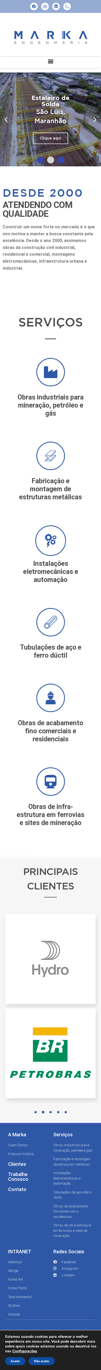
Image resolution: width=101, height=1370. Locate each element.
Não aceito (41, 1361)
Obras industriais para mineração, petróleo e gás (50, 405)
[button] (50, 61)
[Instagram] (45, 6)
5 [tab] (66, 1112)
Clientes (17, 1164)
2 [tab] (43, 1112)
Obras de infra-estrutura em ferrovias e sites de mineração (50, 815)
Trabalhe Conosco (18, 1176)
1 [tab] (35, 1112)
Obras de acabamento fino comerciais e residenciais (50, 731)
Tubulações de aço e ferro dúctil (50, 651)
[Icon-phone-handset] (67, 6)
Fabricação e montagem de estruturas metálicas (50, 489)
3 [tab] (51, 1112)
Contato (17, 1189)
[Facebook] (34, 6)
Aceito (15, 1361)
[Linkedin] (56, 6)
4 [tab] (58, 1112)
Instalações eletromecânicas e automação (50, 572)
